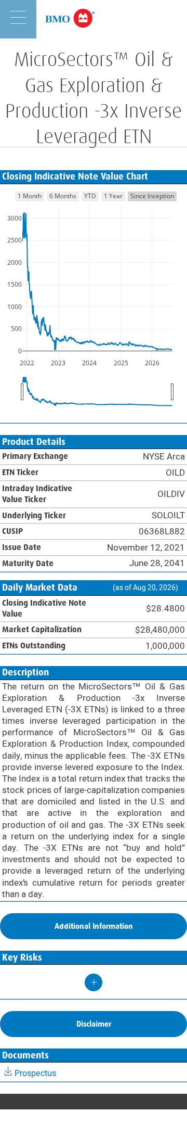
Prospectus (35, 1073)
